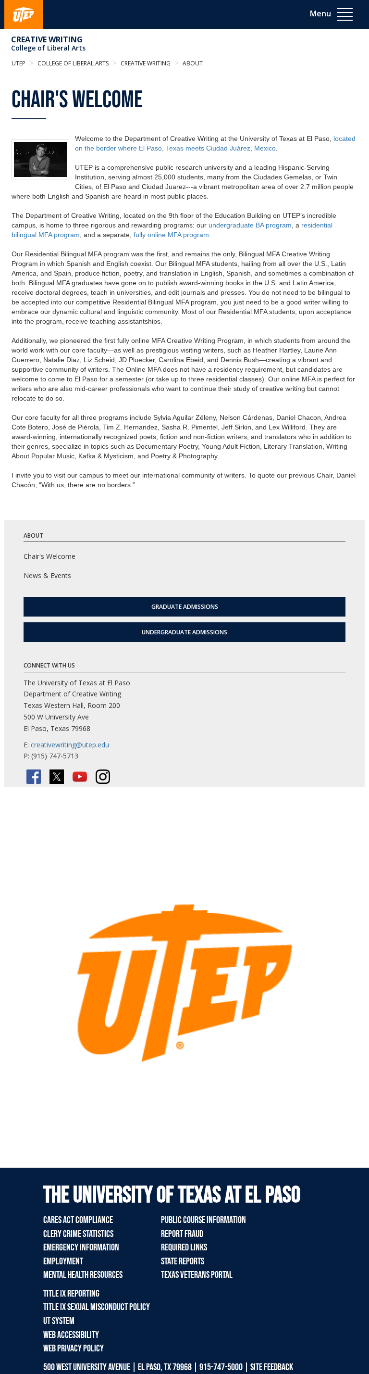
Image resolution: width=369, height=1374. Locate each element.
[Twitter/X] (57, 777)
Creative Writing (47, 39)
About (192, 63)
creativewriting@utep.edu (70, 744)
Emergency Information (81, 1247)
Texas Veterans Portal (197, 1275)
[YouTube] (80, 777)
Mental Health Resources (83, 1275)
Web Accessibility (71, 1335)
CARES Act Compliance (78, 1220)
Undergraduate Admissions (184, 632)
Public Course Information (203, 1220)
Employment (63, 1261)
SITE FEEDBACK (271, 1367)
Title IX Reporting (71, 1293)
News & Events (47, 575)
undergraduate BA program (250, 225)
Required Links (184, 1247)
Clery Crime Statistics (78, 1234)
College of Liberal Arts (48, 47)
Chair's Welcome (49, 556)
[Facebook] (34, 777)
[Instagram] (103, 777)
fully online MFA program (171, 235)
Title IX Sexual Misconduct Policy (96, 1307)
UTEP (18, 63)
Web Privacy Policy (73, 1348)
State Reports (182, 1261)
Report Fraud (182, 1234)
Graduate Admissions (184, 607)
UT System (58, 1321)
